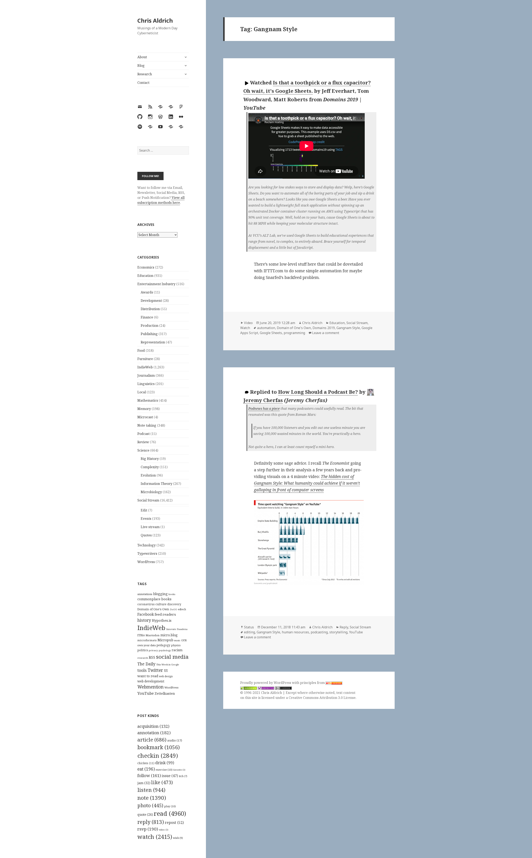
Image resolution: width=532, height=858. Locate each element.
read (170, 813)
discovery (174, 604)
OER (184, 640)
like (162, 782)
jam (143, 783)
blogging (160, 594)
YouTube (145, 693)
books (172, 594)
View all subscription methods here (161, 200)
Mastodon (153, 635)
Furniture (145, 359)
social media (172, 656)
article (151, 739)
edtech (182, 609)
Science (143, 450)
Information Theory (156, 483)
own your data (146, 645)
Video (248, 323)
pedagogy (163, 645)
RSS (152, 657)
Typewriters (147, 553)
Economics (145, 267)
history (144, 620)
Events (146, 518)
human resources (295, 632)
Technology (146, 545)
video (163, 829)
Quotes (146, 535)
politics (142, 650)
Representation (153, 342)
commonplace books (154, 599)
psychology (165, 650)
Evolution (148, 475)
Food (141, 350)
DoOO (173, 609)
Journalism (146, 375)
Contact (143, 82)
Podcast (143, 433)
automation (266, 328)
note (151, 797)
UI (166, 670)
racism (177, 650)
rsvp (147, 829)
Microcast (145, 417)
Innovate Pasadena (176, 629)
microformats (147, 640)
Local (141, 392)
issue (170, 775)
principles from (313, 682)
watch (154, 837)
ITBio (141, 635)
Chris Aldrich (155, 20)
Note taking (146, 425)
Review (143, 442)
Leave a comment (325, 333)
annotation (154, 732)
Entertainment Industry (156, 284)
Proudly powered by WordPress (266, 682)
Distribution (150, 309)
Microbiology (151, 492)
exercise (164, 769)
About (142, 57)
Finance (147, 317)
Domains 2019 (324, 328)
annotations (144, 594)
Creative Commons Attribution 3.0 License (322, 697)
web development (150, 681)
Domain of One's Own (153, 609)
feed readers (165, 614)
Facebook (145, 614)
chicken (145, 763)
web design (166, 676)
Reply (344, 627)
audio (174, 740)
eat (146, 769)
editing (249, 632)
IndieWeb (145, 367)
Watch (245, 328)
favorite (179, 769)
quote (145, 814)
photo (150, 805)
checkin (157, 755)
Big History (150, 458)
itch (183, 776)
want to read (147, 676)
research (142, 657)
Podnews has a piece (264, 408)
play (170, 806)
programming (294, 333)
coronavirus (146, 604)
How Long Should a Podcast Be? (318, 391)
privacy (153, 650)
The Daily (146, 664)
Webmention (150, 687)
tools (142, 670)
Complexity (150, 467)
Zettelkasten (165, 693)
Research (144, 74)
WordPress (146, 562)
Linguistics (146, 383)
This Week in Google (167, 664)
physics (176, 645)
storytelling (338, 632)
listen (151, 789)
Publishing (149, 334)
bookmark (158, 747)
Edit (144, 510)
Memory (144, 408)
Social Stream (148, 500)
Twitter (155, 670)
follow (149, 775)
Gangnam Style (348, 328)
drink (164, 762)
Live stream (150, 527)
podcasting (319, 632)
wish (178, 838)
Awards (147, 292)
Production (149, 325)
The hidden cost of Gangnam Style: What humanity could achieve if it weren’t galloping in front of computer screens (307, 483)
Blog (141, 65)
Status (249, 627)
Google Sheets (271, 333)
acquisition (153, 726)
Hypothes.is (161, 620)
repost (174, 822)
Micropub (165, 640)
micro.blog (169, 635)
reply (150, 821)
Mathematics (147, 400)
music (177, 640)
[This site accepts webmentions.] (266, 687)
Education (145, 275)
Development (151, 300)
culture (160, 604)
